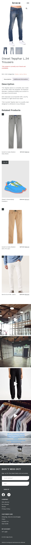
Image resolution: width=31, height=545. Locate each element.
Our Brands (5, 504)
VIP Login (4, 531)
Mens (25, 74)
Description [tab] (7, 79)
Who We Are (5, 502)
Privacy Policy (6, 509)
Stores (4, 506)
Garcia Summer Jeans (8, 294)
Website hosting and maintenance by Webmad (13, 542)
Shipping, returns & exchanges (11, 517)
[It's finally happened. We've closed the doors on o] (15, 319)
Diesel (16, 74)
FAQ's (3, 519)
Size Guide (5, 523)
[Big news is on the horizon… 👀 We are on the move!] (15, 351)
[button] (26, 8)
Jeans (21, 74)
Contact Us (5, 521)
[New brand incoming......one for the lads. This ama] (15, 415)
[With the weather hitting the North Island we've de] (15, 447)
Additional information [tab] (21, 79)
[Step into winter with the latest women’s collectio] (15, 383)
